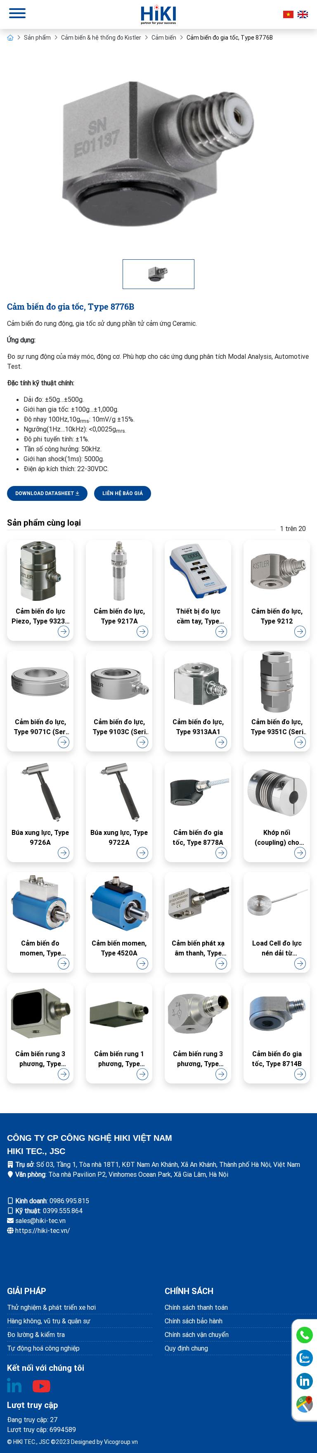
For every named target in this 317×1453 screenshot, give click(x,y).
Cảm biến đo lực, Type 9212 (277, 616)
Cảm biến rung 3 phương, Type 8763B (198, 1059)
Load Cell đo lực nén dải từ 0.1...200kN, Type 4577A (276, 948)
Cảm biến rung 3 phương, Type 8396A (40, 1059)
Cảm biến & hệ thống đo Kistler (101, 37)
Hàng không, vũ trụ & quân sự (48, 1321)
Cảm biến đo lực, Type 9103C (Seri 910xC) (119, 727)
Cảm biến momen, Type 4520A (119, 948)
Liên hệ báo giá (122, 493)
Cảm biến (163, 37)
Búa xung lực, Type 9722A (119, 837)
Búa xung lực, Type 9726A (40, 837)
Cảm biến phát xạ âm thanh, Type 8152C (198, 948)
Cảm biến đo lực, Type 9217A (119, 616)
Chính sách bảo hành (193, 1321)
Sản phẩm (37, 37)
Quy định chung (186, 1348)
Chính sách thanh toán (196, 1307)
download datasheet (45, 493)
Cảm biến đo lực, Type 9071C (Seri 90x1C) (40, 727)
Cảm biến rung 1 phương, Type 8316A (119, 1059)
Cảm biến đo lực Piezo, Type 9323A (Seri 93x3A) (40, 616)
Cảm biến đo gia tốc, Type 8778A (198, 837)
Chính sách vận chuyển (197, 1334)
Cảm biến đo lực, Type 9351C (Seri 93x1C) (277, 727)
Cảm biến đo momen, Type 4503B (40, 948)
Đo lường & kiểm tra (36, 1334)
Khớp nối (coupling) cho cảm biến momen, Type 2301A (277, 837)
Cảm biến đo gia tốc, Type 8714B (277, 1059)
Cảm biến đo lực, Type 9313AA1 (198, 727)
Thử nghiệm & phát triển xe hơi (51, 1307)
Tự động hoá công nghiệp (43, 1348)
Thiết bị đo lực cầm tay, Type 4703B (198, 616)
